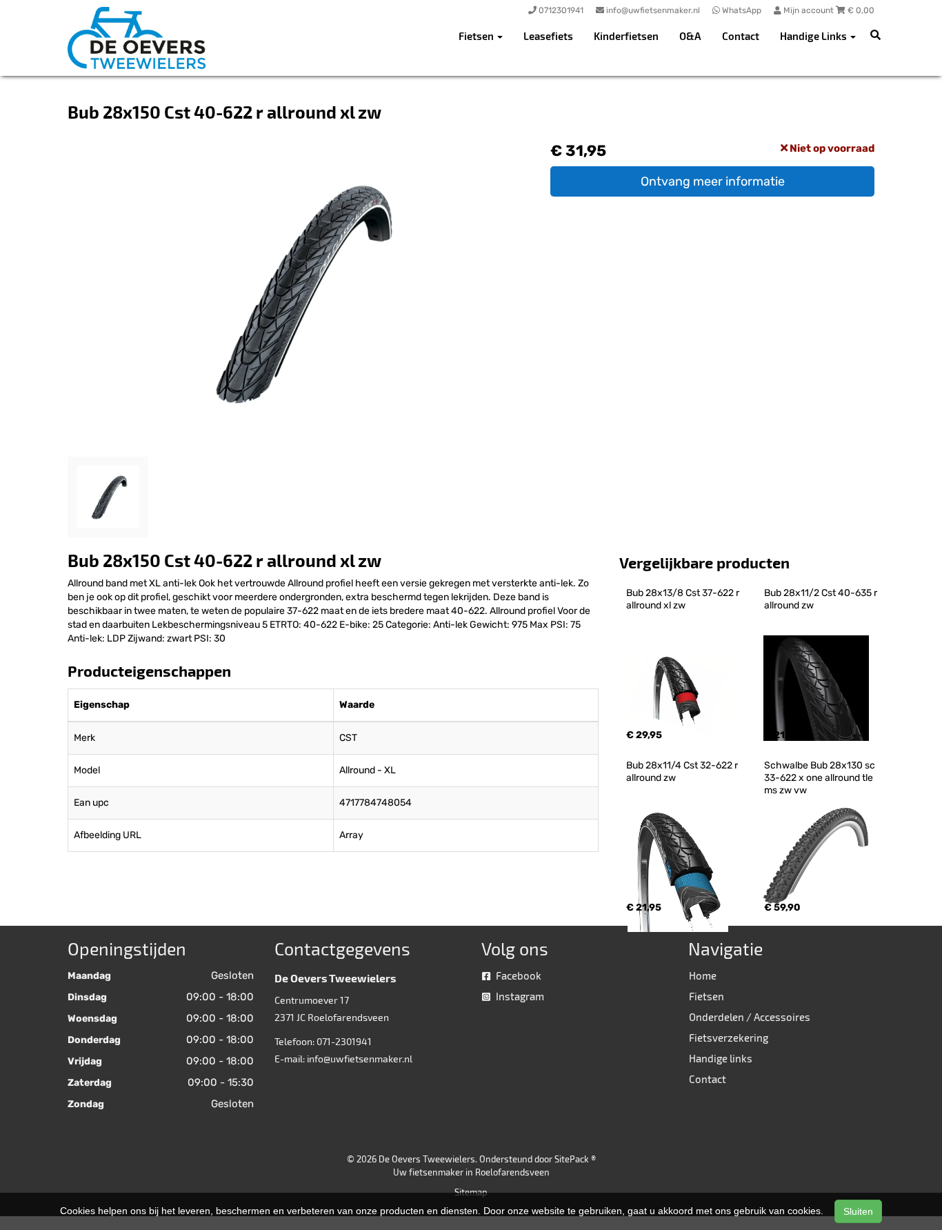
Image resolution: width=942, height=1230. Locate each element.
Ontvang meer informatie (713, 181)
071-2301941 (344, 1041)
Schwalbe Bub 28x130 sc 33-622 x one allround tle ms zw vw (820, 778)
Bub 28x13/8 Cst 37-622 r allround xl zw (683, 599)
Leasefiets (548, 36)
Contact (740, 36)
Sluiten (858, 1211)
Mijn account (808, 10)
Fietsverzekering (728, 1037)
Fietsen (706, 996)
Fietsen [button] (477, 36)
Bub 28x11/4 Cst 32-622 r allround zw (683, 772)
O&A (690, 36)
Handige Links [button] (814, 36)
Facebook (517, 975)
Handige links (720, 1058)
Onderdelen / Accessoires (749, 1017)
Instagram (519, 996)
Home (702, 975)
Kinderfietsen (626, 36)
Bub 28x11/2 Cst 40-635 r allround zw (821, 599)
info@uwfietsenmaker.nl (359, 1058)
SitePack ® (575, 1158)
